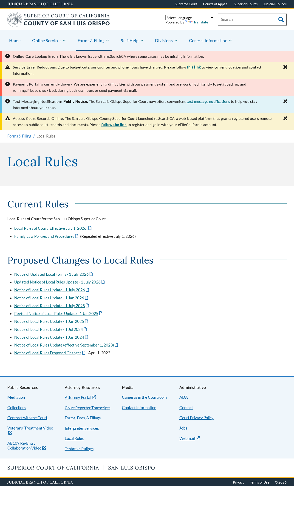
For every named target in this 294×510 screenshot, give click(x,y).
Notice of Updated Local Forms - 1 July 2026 (53, 274)
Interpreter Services (82, 428)
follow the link (114, 124)
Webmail (187, 438)
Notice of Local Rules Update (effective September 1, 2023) (66, 345)
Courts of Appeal (215, 4)
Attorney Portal (78, 397)
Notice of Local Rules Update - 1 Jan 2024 (51, 337)
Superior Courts (246, 4)
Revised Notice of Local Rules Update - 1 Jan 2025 (58, 313)
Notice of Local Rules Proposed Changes (50, 352)
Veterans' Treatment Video (30, 428)
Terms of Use (259, 482)
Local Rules (74, 438)
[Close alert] (285, 67)
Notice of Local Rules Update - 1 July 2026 (52, 289)
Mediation (16, 397)
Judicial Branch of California (40, 4)
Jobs (183, 428)
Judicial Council (275, 4)
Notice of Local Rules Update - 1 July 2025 (52, 305)
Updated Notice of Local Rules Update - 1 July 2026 (59, 282)
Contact (186, 407)
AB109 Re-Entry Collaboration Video (24, 446)
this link (194, 67)
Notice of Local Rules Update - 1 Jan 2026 (51, 297)
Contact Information (139, 407)
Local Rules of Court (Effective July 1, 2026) (53, 228)
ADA (183, 397)
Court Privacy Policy (196, 417)
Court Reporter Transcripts (87, 407)
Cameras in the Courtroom (144, 397)
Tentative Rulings (79, 448)
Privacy (238, 482)
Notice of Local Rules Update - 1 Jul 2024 (51, 329)
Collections (16, 407)
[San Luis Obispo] (58, 24)
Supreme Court (186, 4)
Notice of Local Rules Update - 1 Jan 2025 (51, 321)
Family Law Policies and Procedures (46, 236)
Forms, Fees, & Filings (83, 417)
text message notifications (208, 101)
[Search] (281, 19)
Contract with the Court (27, 417)
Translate (200, 22)
